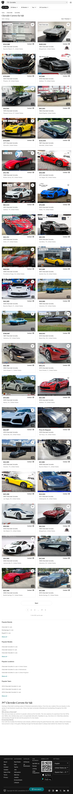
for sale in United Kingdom (15, 672)
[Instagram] (49, 790)
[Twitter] (60, 790)
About (5, 762)
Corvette (17, 12)
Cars (3, 12)
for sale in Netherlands (14, 669)
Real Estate (17, 762)
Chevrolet (9, 12)
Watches (16, 775)
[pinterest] (68, 790)
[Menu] (70, 2)
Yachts (16, 767)
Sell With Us (35, 763)
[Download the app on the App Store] (46, 774)
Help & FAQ (7, 772)
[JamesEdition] (3, 2)
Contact (6, 767)
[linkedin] (64, 790)
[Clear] (66, 2)
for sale (7, 627)
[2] (45, 610)
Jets (15, 769)
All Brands (26, 762)
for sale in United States (14, 666)
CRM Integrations (35, 771)
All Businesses (27, 765)
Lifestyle (16, 782)
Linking (34, 768)
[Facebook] (53, 790)
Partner (34, 766)
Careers (6, 769)
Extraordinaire (18, 780)
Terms (5, 775)
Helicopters (17, 772)
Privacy (6, 777)
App (5, 764)
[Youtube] (56, 790)
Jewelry (16, 777)
